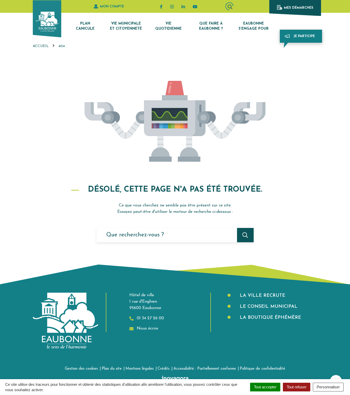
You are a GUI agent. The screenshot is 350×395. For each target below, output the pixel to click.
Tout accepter (265, 387)
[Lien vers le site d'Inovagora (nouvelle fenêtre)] (175, 378)
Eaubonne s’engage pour (254, 26)
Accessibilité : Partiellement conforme (204, 369)
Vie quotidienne (168, 26)
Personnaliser (328, 387)
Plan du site (112, 369)
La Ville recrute (261, 295)
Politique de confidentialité (262, 369)
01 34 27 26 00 (150, 318)
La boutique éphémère (269, 317)
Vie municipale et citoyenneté (126, 26)
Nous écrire (147, 328)
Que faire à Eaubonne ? (211, 26)
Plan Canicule (85, 26)
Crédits (164, 369)
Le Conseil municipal (267, 306)
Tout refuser (296, 387)
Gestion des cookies (81, 369)
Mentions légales (140, 369)
